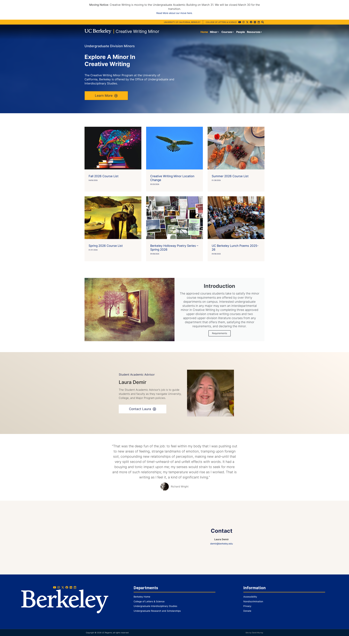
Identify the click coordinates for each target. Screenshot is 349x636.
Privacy (247, 606)
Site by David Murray (254, 632)
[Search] (262, 22)
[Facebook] (251, 22)
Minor (213, 32)
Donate (247, 611)
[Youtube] (240, 22)
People (240, 32)
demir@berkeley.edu (221, 543)
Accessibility (250, 596)
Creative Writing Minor (137, 31)
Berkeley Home (142, 596)
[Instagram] (243, 22)
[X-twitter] (247, 22)
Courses (226, 32)
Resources (253, 32)
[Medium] (255, 22)
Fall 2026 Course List (103, 176)
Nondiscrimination (253, 601)
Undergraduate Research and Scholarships (157, 611)
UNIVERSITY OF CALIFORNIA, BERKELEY (182, 22)
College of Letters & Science (149, 601)
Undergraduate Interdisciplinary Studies (155, 606)
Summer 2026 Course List (230, 176)
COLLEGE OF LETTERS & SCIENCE (221, 22)
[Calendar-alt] (259, 22)
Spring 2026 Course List (106, 245)
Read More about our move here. (174, 13)
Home (204, 32)
